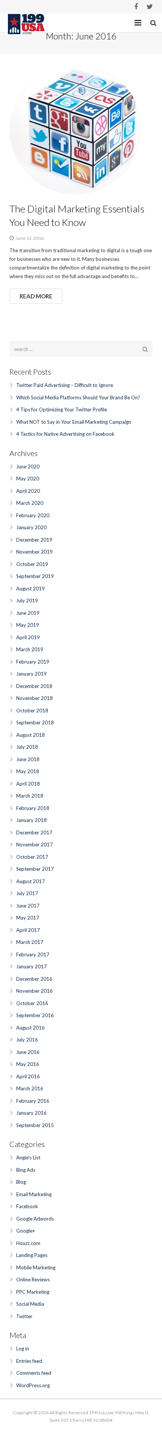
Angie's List (28, 1158)
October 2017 (32, 857)
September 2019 (35, 576)
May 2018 (27, 771)
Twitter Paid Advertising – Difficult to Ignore (64, 385)
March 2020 (29, 503)
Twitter (24, 1316)
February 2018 (32, 808)
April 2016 (28, 1076)
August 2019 (30, 589)
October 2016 (32, 1003)
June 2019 (28, 613)
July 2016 (27, 1040)
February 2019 (32, 662)
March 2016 (29, 1088)
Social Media (30, 1304)
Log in (22, 1349)
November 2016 (34, 991)
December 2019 (34, 540)
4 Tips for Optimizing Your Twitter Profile (61, 409)
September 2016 (35, 1015)
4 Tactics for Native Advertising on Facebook (65, 434)
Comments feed (33, 1373)
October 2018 (32, 710)
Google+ (25, 1231)
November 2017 (34, 844)
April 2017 (28, 930)
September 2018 (35, 723)
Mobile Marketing (35, 1267)
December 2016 (34, 979)
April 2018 (28, 784)
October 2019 (32, 564)
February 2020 (32, 515)
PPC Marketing (32, 1292)
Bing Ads (25, 1170)
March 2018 (29, 796)
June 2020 (28, 467)
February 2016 (32, 1101)
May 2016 (27, 1064)
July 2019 (27, 601)
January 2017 (31, 966)
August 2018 (30, 735)
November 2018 (34, 698)
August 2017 (30, 881)
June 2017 (28, 906)
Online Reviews (33, 1279)
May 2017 (27, 918)
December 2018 (34, 686)
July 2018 (27, 747)
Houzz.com (28, 1243)
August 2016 (30, 1028)
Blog (21, 1182)
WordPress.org (33, 1385)
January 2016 (31, 1113)
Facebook (27, 1206)
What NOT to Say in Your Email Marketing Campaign (73, 422)
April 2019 (28, 637)
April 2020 (28, 491)
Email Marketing (34, 1194)
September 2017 (35, 869)
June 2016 (28, 1052)
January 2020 (31, 527)
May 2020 (27, 479)
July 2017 (27, 893)
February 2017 (32, 954)
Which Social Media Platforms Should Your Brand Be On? (78, 397)
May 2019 (27, 625)
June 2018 (28, 759)
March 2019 (29, 649)
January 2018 (31, 820)
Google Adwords (35, 1219)
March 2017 (29, 942)
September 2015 (35, 1125)
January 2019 (31, 674)
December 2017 (34, 832)
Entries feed (29, 1361)
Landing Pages (31, 1255)
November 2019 (34, 552)
